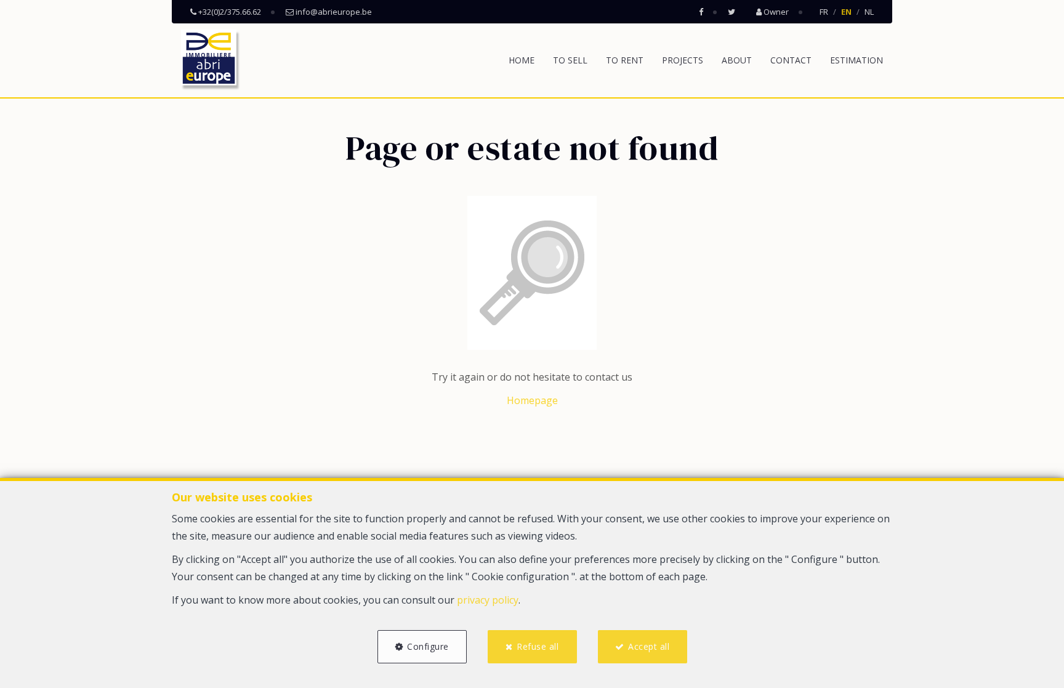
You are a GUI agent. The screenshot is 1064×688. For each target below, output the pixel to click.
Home (521, 60)
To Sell (570, 60)
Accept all (648, 646)
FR (824, 11)
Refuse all (537, 646)
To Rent (624, 60)
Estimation (856, 60)
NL (869, 11)
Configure (428, 646)
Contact (791, 60)
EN (846, 11)
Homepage (532, 400)
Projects (682, 60)
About (737, 60)
